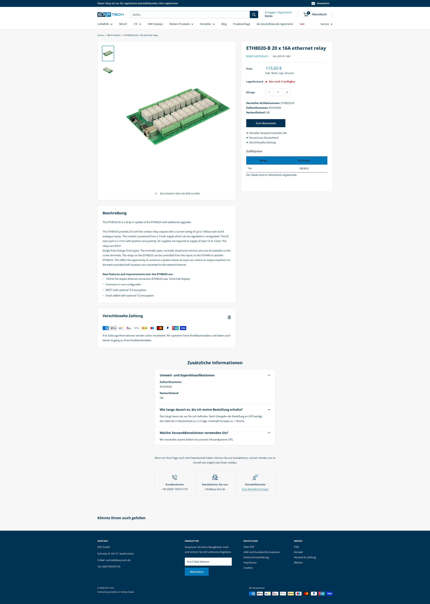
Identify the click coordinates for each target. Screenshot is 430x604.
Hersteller (205, 24)
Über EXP (249, 546)
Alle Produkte (113, 35)
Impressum (250, 562)
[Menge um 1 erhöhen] (287, 92)
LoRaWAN (103, 24)
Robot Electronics (257, 56)
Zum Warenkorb (266, 123)
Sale (302, 24)
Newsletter (323, 3)
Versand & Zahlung (305, 557)
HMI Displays (155, 24)
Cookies (248, 567)
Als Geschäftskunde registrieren (275, 24)
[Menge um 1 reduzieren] (269, 92)
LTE (136, 24)
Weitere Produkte (179, 24)
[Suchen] (254, 14)
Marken (298, 562)
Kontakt (298, 552)
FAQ (296, 546)
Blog (224, 24)
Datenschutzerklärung (256, 557)
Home (100, 35)
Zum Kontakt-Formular (255, 489)
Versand (289, 73)
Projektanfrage (241, 24)
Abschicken (197, 571)
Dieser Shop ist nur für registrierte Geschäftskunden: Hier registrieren (137, 3)
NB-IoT (123, 24)
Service (325, 24)
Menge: (250, 92)
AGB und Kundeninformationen (262, 552)
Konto (269, 16)
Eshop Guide (127, 591)
